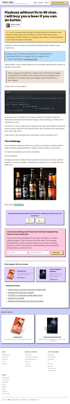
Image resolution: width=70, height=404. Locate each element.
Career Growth (52, 368)
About (47, 3)
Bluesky (4, 387)
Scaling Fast (28, 354)
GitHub (4, 389)
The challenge (12, 141)
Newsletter (5, 382)
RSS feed (4, 364)
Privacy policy (6, 393)
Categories (5, 357)
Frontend (50, 364)
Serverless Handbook (31, 359)
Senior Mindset (52, 357)
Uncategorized (19, 205)
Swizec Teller (15, 2)
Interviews (5, 359)
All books (27, 361)
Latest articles (6, 354)
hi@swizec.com (34, 400)
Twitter (4, 384)
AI (48, 361)
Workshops (28, 366)
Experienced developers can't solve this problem (26, 301)
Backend (50, 366)
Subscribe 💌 (57, 253)
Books (41, 3)
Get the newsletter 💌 (59, 3)
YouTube (4, 391)
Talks (3, 361)
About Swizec (6, 377)
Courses (27, 364)
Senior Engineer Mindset (31, 357)
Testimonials (5, 380)
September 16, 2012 (30, 59)
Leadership (51, 359)
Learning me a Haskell (16, 298)
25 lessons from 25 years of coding (21, 292)
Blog (35, 3)
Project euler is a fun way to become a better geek (27, 290)
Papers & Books (52, 370)
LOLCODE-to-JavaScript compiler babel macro (25, 295)
